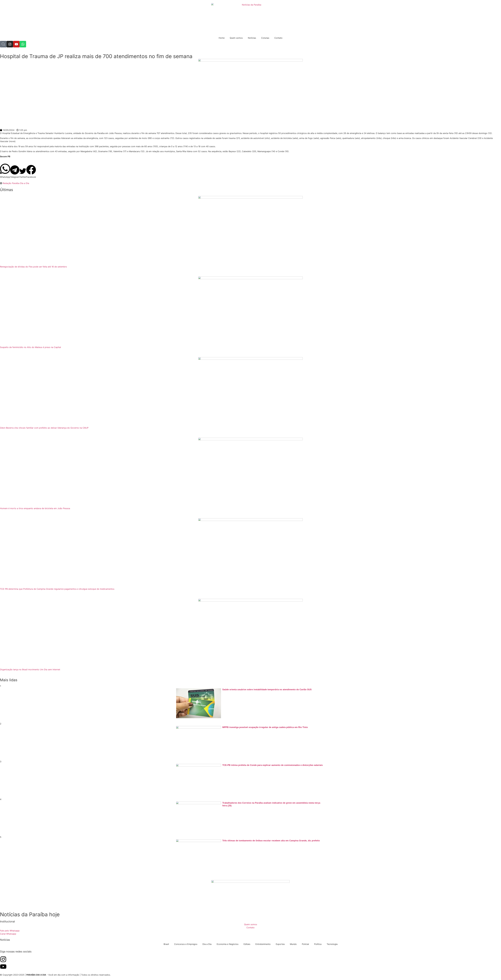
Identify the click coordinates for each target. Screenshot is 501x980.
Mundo (293, 944)
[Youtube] (16, 44)
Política (317, 944)
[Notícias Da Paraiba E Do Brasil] (3, 44)
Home (222, 38)
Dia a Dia (206, 944)
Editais (247, 944)
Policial (305, 944)
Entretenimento (263, 944)
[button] (5, 171)
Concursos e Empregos (185, 944)
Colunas (265, 38)
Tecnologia (332, 944)
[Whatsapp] (23, 44)
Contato (278, 38)
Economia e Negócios (227, 944)
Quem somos (236, 38)
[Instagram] (10, 44)
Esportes (280, 944)
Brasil (166, 944)
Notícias (252, 38)
